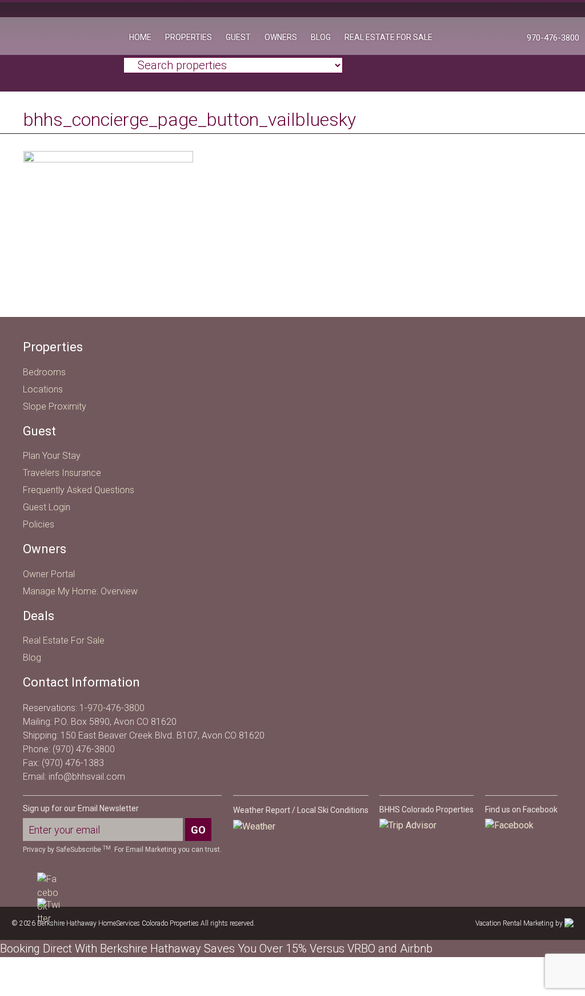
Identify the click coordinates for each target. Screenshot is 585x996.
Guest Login (46, 507)
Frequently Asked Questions (78, 490)
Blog (32, 657)
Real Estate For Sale (64, 640)
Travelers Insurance (62, 472)
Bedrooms (44, 372)
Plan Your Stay (52, 455)
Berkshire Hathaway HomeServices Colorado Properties (61, 42)
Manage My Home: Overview (80, 591)
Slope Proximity (54, 406)
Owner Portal (49, 574)
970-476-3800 (553, 38)
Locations (43, 389)
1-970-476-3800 (112, 708)
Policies (38, 524)
